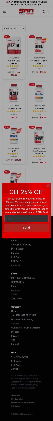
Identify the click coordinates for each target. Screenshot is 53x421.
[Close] (48, 185)
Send (26, 227)
